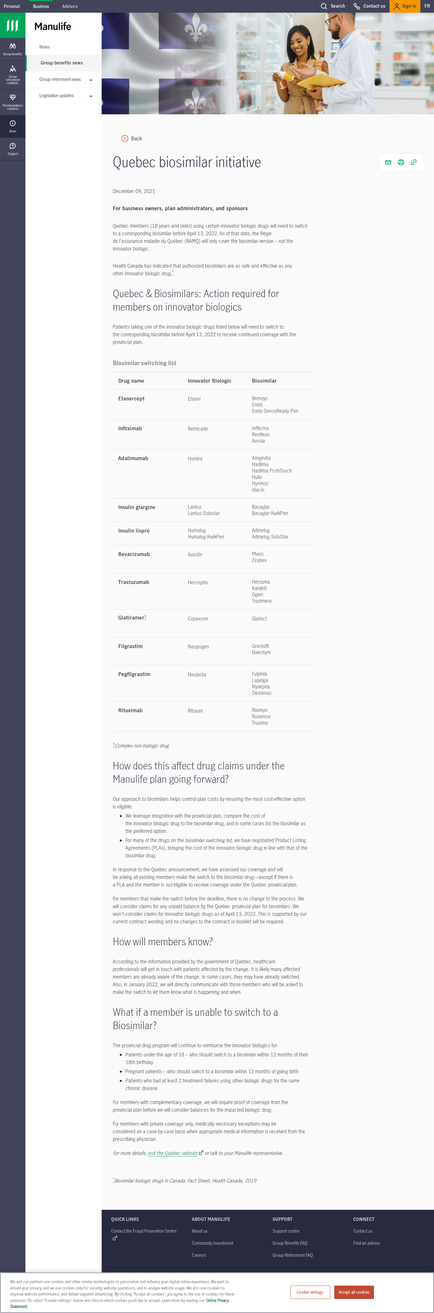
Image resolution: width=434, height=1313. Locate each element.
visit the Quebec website (172, 1152)
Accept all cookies (354, 1292)
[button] (332, 6)
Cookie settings (310, 1292)
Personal (12, 6)
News (44, 47)
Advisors (70, 6)
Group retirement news (60, 79)
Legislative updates (56, 95)
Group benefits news (62, 63)
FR (427, 6)
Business (41, 6)
